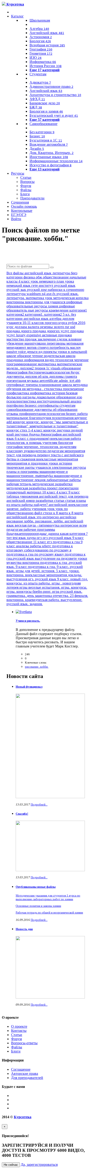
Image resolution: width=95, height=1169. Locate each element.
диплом (68, 319)
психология (56, 414)
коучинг (80, 418)
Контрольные (21, 211)
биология (65, 443)
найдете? (41, 505)
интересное (69, 525)
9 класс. (63, 579)
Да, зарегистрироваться (39, 1164)
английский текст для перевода (63, 496)
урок (51, 509)
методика (34, 389)
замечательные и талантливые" (53, 426)
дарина (54, 534)
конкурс (19, 422)
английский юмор (21, 500)
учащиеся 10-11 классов (25, 323)
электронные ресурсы (69, 467)
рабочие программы (39, 529)
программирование (22, 364)
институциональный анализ (59, 401)
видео (50, 360)
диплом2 (27, 368)
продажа (13, 331)
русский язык (64, 285)
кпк (45, 376)
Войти (16, 219)
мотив (32, 347)
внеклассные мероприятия (57, 459)
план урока (65, 281)
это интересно (48, 517)
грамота (71, 376)
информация (34, 360)
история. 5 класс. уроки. (61, 571)
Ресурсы (17, 173)
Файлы (25, 190)
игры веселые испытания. (40, 587)
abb (77, 381)
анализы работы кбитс (34, 546)
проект (53, 488)
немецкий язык (18, 285)
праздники (15, 360)
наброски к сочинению (66, 290)
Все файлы (15, 273)
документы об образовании (55, 409)
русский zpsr (37, 290)
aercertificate (49, 381)
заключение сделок (53, 339)
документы (15, 376)
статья (70, 500)
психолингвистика (21, 401)
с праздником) (38, 438)
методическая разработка (26, 488)
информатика (41, 393)
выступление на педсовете (56, 558)
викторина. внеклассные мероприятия (37, 575)
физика (30, 277)
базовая (71, 393)
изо (79, 397)
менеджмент (16, 347)
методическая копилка (71, 298)
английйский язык (21, 517)
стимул (44, 347)
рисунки (22, 434)
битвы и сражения (21, 459)
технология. (16, 443)
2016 (81, 323)
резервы (47, 327)
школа (67, 385)
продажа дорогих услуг (51, 331)
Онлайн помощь (24, 206)
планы (81, 500)
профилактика (18, 393)
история (59, 393)
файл (38, 513)
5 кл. (67, 314)
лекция (40, 480)
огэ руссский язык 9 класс (63, 538)
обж (39, 277)
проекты (50, 352)
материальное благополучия (29, 418)
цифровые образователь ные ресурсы (40, 308)
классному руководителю (27, 451)
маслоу (75, 347)
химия (53, 306)
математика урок (39, 298)
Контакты (19, 1031)
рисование (15, 521)
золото (59, 327)
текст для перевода (21, 455)
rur (67, 327)
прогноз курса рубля (61, 323)
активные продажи (57, 335)
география (15, 447)
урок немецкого (43, 281)
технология (64, 360)
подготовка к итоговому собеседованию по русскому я (39, 548)
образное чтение (30, 356)
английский (58, 505)
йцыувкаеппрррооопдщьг (27, 534)
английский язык (38, 273)
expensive (34, 335)
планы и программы (22, 472)
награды (29, 397)
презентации (69, 488)
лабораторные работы (63, 480)
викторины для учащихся (45, 302)
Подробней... (39, 804)
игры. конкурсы (19, 591)
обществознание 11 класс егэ (29, 542)
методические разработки (52, 484)
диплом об (33, 376)
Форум (25, 186)
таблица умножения (22, 496)
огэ (40, 538)
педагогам (56, 451)
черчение (81, 360)
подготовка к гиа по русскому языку (35, 554)
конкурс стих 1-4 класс (24, 430)
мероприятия (75, 451)
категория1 (78, 310)
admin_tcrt (67, 381)
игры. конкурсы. (74, 587)
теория (40, 368)
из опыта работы (20, 505)
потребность (60, 347)
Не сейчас (11, 1164)
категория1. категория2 (44, 314)
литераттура (16, 294)
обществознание (56, 277)
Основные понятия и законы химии (38, 906)
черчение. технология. (42, 447)
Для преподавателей (27, 1078)
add (9, 422)
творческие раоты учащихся (29, 467)
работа (82, 414)
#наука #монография (45, 434)
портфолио (15, 405)
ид (41, 352)
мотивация (74, 343)
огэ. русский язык (42, 579)
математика (47, 364)
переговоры (56, 343)
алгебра (55, 319)
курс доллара (17, 327)
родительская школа (59, 356)
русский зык (16, 290)
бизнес (71, 414)
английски (68, 517)
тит (9, 538)
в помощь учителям (42, 443)
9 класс (74, 492)
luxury (21, 335)
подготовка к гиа (67, 542)
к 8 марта (76, 513)
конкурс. (33, 422)
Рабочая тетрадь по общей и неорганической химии (49, 912)
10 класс (49, 492)
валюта (34, 327)
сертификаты (48, 405)
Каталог (17, 16)
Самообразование (43, 124)
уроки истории (60, 463)
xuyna (32, 538)
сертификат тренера (22, 385)
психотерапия (63, 418)
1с (48, 368)
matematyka (44, 476)
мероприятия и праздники (27, 463)
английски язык (36, 319)
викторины (15, 302)
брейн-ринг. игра (46, 591)
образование (71, 368)
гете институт (42, 285)
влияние (75, 339)
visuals (55, 368)
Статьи (25, 177)
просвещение (73, 389)
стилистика (53, 389)
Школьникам (40, 20)
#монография (17, 372)
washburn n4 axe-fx (41, 294)
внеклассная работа (65, 438)
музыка (33, 381)
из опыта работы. (38, 583)
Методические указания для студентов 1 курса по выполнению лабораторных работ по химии (48, 897)
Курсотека (22, 1117)
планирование (50, 385)
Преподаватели (32, 198)
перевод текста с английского (60, 455)
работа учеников (33, 509)
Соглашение (20, 1069)
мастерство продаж (22, 339)
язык (22, 538)
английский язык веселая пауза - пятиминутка (44, 523)
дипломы (57, 376)
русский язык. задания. (24, 604)
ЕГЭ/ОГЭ (18, 215)
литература (61, 273)
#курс (75, 372)
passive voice (16, 352)
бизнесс (31, 405)
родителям (68, 447)
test (15, 538)
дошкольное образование (56, 397)
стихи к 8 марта (56, 513)
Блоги (25, 194)
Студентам (38, 74)
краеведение (59, 310)
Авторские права (24, 1073)
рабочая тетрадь (19, 484)
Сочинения (20, 202)
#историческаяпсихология (49, 372)
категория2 (15, 314)
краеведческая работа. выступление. (53, 600)
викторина (31, 563)
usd (72, 327)
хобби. (29, 521)
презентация (16, 381)
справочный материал (24, 492)
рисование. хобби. (50, 521)
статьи (59, 500)
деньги (33, 352)
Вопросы (27, 182)
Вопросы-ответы (24, 1043)
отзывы (12, 414)
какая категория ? (74, 534)
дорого (27, 331)
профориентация (33, 414)
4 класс (62, 492)
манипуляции (35, 343)
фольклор (14, 397)
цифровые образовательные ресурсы (44, 304)
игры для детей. (29, 571)
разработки (45, 500)
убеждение (15, 343)
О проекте (19, 1026)
